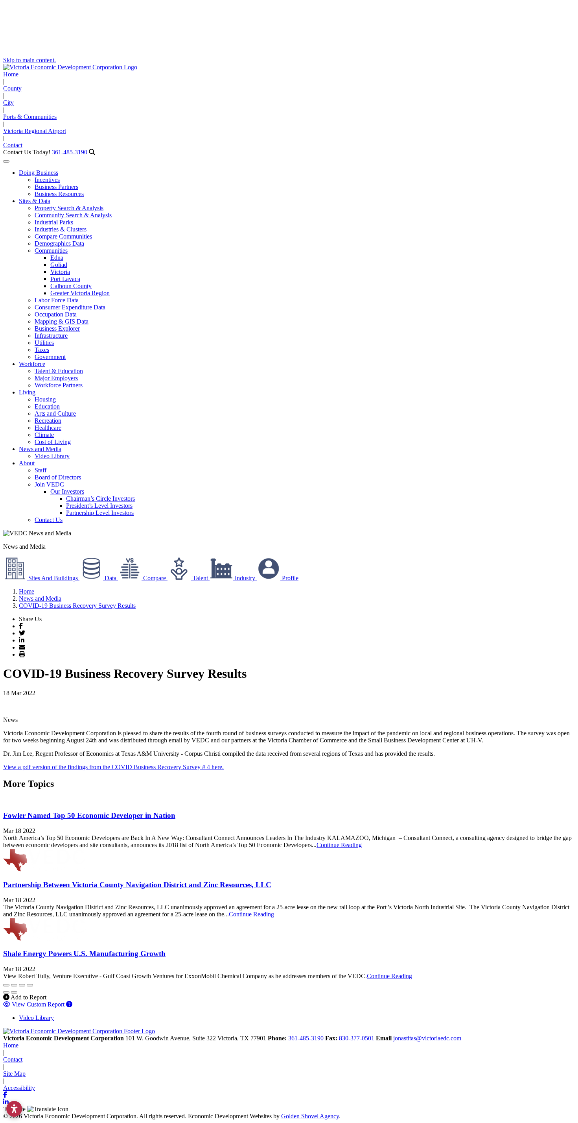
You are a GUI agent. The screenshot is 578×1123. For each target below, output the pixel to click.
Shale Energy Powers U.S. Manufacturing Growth (84, 953)
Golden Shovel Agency (310, 1116)
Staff (40, 470)
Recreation (48, 420)
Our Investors (67, 491)
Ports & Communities (30, 116)
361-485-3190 (69, 152)
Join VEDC (49, 484)
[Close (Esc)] (6, 985)
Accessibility (19, 1087)
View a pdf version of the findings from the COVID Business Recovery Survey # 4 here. (113, 767)
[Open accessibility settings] (14, 1109)
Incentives (47, 179)
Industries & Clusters (61, 229)
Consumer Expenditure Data (70, 307)
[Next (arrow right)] (14, 992)
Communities (51, 250)
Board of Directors (58, 477)
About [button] (27, 463)
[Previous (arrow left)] (6, 992)
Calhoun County (71, 286)
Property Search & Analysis (69, 208)
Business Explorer (57, 328)
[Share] (14, 985)
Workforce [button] (32, 364)
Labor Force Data (57, 300)
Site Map (14, 1073)
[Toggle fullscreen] (22, 985)
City (8, 102)
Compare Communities (63, 236)
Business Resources (59, 194)
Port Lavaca (65, 279)
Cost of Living (53, 441)
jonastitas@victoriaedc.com (427, 1038)
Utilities (44, 342)
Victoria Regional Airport (34, 131)
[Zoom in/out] (30, 985)
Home (10, 74)
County (12, 88)
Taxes (42, 349)
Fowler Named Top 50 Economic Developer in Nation (89, 815)
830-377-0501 (357, 1038)
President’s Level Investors (99, 505)
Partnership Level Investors (100, 512)
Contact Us (49, 519)
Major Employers (56, 378)
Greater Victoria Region (80, 293)
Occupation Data (56, 314)
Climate (44, 434)
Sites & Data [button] (34, 201)
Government (50, 356)
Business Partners (56, 186)
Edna (56, 257)
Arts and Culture (55, 413)
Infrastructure (51, 335)
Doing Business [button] (38, 172)
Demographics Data (59, 243)
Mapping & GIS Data (61, 321)
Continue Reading (339, 845)
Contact (12, 145)
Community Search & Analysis (73, 215)
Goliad (58, 264)
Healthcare (48, 427)
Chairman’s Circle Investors (100, 498)
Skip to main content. (29, 60)
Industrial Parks (54, 222)
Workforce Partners (59, 385)
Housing (45, 399)
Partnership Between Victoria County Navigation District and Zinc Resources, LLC (137, 885)
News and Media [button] (40, 449)
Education (47, 406)
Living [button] (27, 392)
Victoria (60, 271)
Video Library (52, 456)
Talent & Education (59, 371)
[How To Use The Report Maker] (69, 1004)
